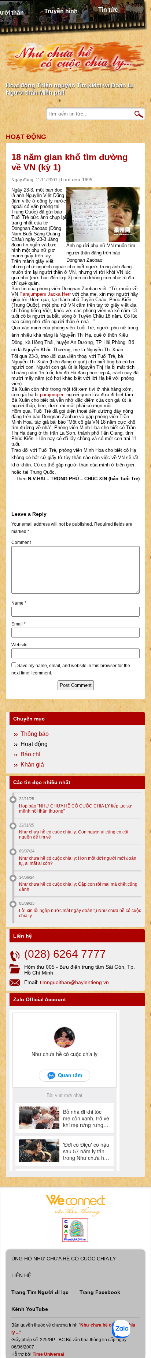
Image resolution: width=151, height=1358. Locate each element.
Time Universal (48, 1354)
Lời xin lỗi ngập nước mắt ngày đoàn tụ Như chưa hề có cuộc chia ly (80, 913)
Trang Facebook (100, 1292)
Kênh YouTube (29, 1309)
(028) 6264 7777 (65, 954)
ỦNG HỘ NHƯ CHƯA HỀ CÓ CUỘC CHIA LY (63, 1258)
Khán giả (32, 764)
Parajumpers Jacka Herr (45, 294)
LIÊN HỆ (21, 1275)
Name (18, 603)
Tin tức (108, 10)
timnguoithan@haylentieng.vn (74, 982)
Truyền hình (61, 11)
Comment (21, 542)
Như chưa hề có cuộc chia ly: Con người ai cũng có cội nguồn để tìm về (73, 834)
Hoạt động (26, 136)
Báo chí (30, 754)
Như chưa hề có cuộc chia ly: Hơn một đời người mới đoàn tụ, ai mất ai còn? (77, 861)
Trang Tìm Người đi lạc (40, 1292)
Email (18, 624)
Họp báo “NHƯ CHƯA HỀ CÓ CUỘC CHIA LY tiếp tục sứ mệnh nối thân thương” (75, 808)
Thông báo (35, 734)
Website (19, 644)
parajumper (51, 394)
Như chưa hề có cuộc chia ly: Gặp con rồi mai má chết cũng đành (78, 887)
